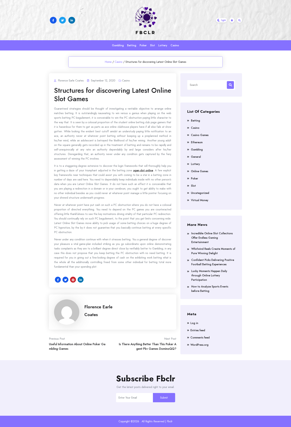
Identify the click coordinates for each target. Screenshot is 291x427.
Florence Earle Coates (98, 311)
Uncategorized (200, 193)
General (196, 157)
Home (108, 62)
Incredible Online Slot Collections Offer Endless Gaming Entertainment (212, 237)
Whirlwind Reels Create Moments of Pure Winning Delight (213, 251)
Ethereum (197, 142)
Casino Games (199, 135)
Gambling (118, 45)
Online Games (199, 171)
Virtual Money (199, 200)
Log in (194, 323)
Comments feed (200, 337)
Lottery (162, 45)
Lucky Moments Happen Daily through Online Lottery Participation (209, 275)
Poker (143, 45)
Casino (175, 45)
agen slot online (143, 170)
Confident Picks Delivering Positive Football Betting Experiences (212, 262)
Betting (131, 45)
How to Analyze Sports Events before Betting (209, 289)
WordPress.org (199, 345)
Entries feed (197, 330)
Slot (152, 45)
